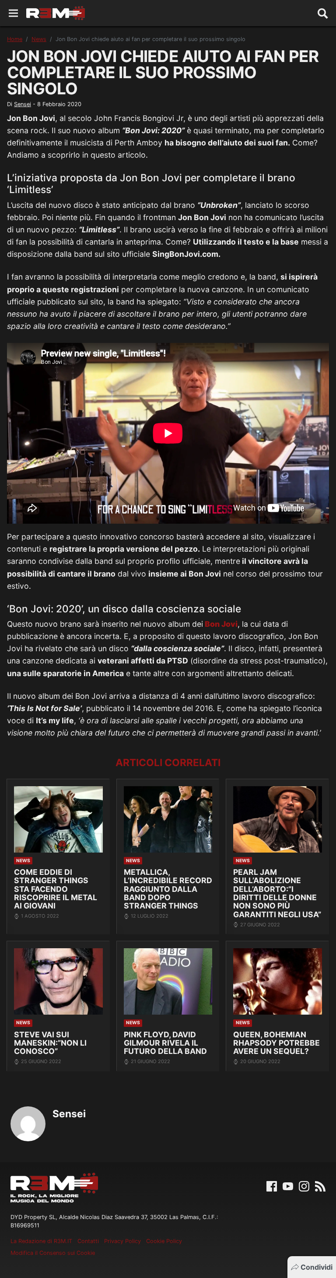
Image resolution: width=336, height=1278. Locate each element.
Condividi (316, 1267)
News (39, 39)
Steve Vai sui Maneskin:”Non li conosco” (50, 1043)
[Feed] (320, 1185)
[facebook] (271, 1185)
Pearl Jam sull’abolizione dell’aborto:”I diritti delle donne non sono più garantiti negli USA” (277, 893)
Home (14, 39)
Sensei (22, 104)
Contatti (88, 1241)
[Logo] (55, 13)
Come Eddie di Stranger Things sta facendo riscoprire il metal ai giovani (55, 889)
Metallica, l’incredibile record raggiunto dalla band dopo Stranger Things (168, 889)
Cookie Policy (164, 1241)
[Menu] (13, 13)
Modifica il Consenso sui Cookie (52, 1253)
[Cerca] (323, 13)
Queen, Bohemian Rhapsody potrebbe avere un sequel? (276, 1043)
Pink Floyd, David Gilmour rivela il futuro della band (165, 1043)
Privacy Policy (122, 1241)
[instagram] (304, 1185)
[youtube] (288, 1185)
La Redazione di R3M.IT (41, 1241)
